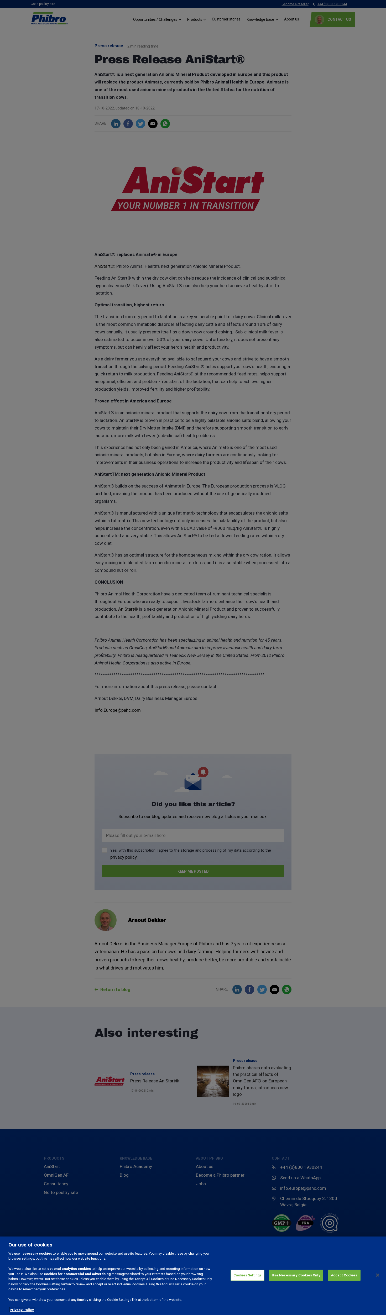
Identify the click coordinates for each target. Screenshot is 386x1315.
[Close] (377, 1275)
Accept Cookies (344, 1275)
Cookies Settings (247, 1275)
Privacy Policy (22, 1310)
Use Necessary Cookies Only (296, 1275)
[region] (193, 1276)
